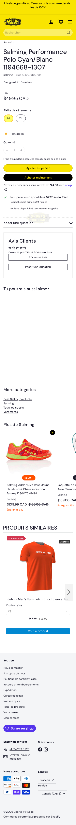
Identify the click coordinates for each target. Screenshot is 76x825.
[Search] (68, 32)
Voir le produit (38, 631)
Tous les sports (13, 407)
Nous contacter (13, 667)
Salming (8, 403)
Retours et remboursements (21, 684)
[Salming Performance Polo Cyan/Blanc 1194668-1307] (28, 332)
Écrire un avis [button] (38, 257)
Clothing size (14, 605)
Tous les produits (14, 706)
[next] (69, 592)
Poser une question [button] (38, 267)
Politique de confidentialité (19, 679)
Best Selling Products (17, 399)
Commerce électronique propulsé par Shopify (31, 816)
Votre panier (11, 712)
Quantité (9, 142)
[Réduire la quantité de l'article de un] (7, 150)
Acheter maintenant (38, 177)
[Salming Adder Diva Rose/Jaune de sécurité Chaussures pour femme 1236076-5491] (28, 473)
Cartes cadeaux (13, 695)
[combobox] (38, 32)
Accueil (7, 42)
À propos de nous (14, 673)
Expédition (9, 690)
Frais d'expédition (13, 159)
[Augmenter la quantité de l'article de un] (21, 150)
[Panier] (60, 22)
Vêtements (10, 412)
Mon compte (11, 718)
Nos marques (11, 701)
